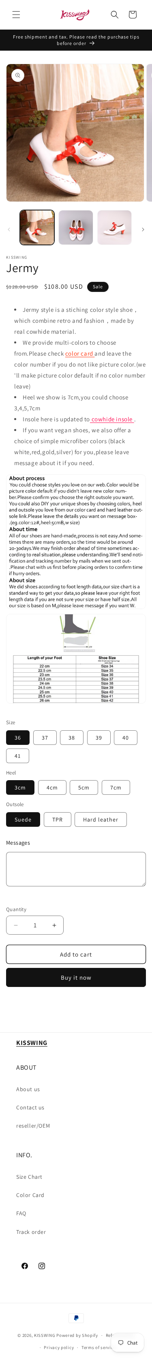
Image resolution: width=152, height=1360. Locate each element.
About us (28, 1089)
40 (125, 737)
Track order (31, 1232)
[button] (16, 15)
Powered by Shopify (77, 1335)
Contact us (30, 1107)
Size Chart (29, 1176)
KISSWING (45, 1335)
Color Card (30, 1195)
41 (18, 755)
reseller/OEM (33, 1125)
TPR (57, 819)
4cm (52, 787)
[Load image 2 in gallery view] (75, 227)
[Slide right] (143, 229)
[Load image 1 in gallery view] (37, 227)
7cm (116, 787)
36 (18, 737)
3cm (20, 787)
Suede (23, 819)
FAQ (21, 1213)
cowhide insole (112, 419)
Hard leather (100, 819)
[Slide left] (9, 229)
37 (45, 737)
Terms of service (98, 1347)
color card (80, 353)
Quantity (16, 909)
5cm (84, 787)
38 (72, 737)
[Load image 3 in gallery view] (114, 227)
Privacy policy (59, 1347)
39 (99, 737)
